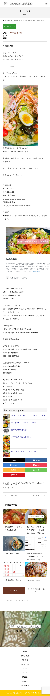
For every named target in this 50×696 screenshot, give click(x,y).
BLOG (25, 673)
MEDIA (25, 677)
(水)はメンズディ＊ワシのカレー (23, 451)
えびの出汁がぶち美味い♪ (21, 437)
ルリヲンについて (9, 26)
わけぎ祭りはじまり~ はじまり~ (23, 422)
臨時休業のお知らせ (19, 430)
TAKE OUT (25, 656)
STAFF (25, 668)
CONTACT (25, 685)
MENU (25, 651)
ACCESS (25, 681)
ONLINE (25, 660)
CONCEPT (25, 664)
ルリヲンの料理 (23, 483)
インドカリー (33, 483)
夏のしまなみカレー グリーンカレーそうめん (28, 415)
